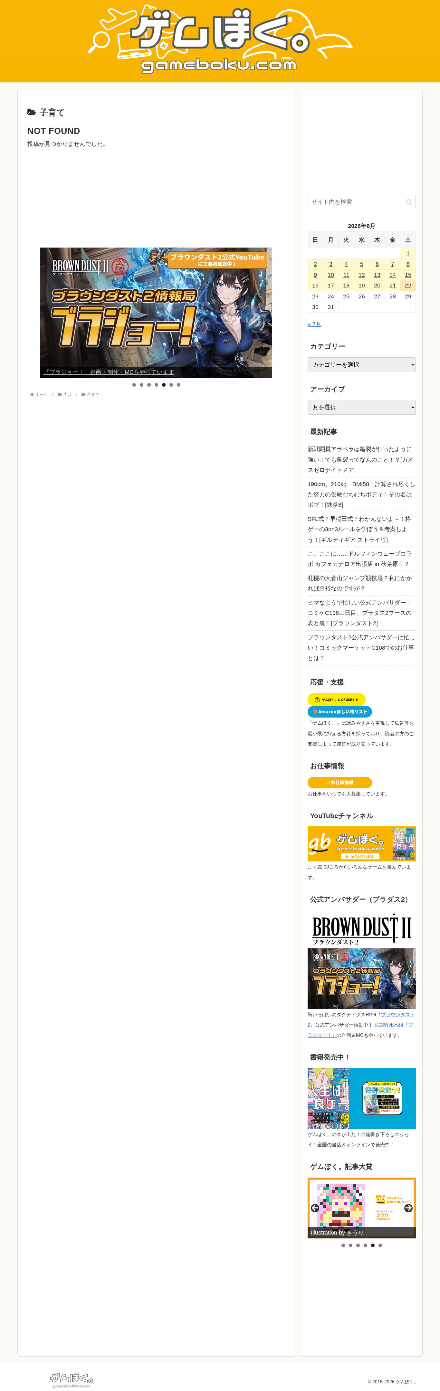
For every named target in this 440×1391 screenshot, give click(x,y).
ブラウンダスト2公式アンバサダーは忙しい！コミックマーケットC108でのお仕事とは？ (361, 648)
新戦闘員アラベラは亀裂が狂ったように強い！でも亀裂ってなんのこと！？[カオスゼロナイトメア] (361, 459)
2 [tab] (141, 385)
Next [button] (265, 312)
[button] (409, 202)
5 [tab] (164, 385)
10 (331, 275)
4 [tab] (156, 385)
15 (408, 275)
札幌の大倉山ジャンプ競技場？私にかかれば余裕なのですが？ (360, 583)
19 (362, 285)
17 (331, 285)
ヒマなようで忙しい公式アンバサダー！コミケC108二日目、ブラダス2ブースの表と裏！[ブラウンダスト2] (360, 613)
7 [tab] (178, 385)
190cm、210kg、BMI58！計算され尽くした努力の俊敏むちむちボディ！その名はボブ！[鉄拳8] (362, 494)
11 (346, 275)
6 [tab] (171, 385)
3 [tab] (149, 385)
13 (377, 275)
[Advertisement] (156, 194)
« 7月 (314, 324)
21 (392, 285)
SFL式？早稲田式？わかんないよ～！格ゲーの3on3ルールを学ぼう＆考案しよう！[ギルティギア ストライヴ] (359, 529)
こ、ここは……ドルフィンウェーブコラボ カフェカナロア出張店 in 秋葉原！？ (360, 558)
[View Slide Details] (156, 313)
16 (315, 285)
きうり (355, 1232)
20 (377, 285)
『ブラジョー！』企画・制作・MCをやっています (108, 372)
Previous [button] (47, 312)
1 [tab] (134, 385)
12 (362, 275)
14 (392, 275)
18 (346, 285)
